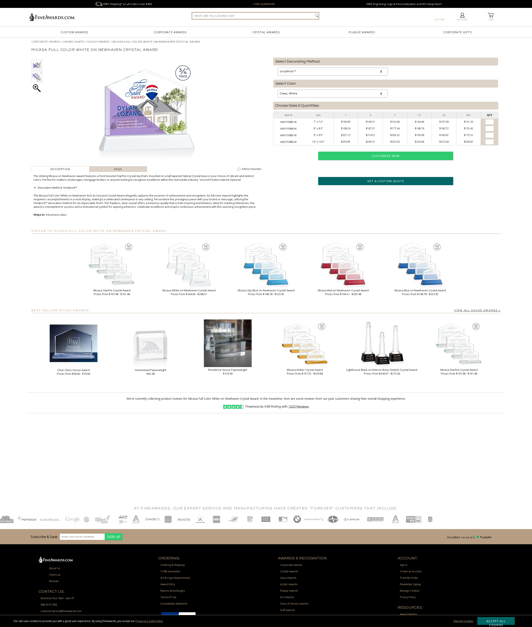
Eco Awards (287, 597)
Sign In (403, 565)
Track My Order (409, 578)
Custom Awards (74, 32)
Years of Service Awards (294, 603)
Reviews (298, 406)
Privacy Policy (408, 597)
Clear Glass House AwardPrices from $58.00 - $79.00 (73, 372)
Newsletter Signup (410, 584)
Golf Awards (287, 610)
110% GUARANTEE (264, 4)
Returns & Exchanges (172, 590)
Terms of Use (168, 597)
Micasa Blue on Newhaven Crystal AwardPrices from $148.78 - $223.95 (420, 292)
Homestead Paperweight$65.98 (150, 372)
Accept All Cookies (496, 622)
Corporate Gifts (457, 32)
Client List (54, 574)
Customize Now (386, 156)
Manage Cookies (463, 621)
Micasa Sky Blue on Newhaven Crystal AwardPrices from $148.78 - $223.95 (266, 292)
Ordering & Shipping (172, 565)
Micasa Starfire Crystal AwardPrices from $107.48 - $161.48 (112, 292)
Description (60, 169)
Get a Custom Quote (385, 181)
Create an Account (410, 571)
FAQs (118, 169)
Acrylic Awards (288, 584)
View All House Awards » (477, 310)
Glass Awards (288, 578)
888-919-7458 (49, 604)
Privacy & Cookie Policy (149, 621)
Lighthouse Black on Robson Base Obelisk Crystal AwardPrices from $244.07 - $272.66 (381, 371)
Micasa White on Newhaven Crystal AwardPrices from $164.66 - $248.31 (189, 292)
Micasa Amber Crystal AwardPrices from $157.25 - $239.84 (305, 371)
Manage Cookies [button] (409, 590)
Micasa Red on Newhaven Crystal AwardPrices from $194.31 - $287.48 (343, 292)
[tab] (60, 169)
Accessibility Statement (173, 603)
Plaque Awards (362, 32)
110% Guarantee (170, 571)
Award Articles (408, 614)
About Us (54, 568)
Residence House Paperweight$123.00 (227, 371)
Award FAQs (167, 584)
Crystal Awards (266, 32)
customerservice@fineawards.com (61, 611)
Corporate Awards (170, 32)
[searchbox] (255, 16)
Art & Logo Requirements (175, 578)
